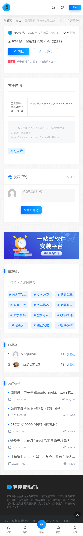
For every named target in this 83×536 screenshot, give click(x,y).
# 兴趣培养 (41, 305)
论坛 (18, 20)
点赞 (48, 51)
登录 (75, 7)
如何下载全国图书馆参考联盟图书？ (37, 408)
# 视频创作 (65, 325)
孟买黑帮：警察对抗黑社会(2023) (35, 41)
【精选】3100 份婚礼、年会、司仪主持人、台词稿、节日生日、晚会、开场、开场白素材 (42, 457)
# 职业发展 (41, 325)
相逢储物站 (20, 32)
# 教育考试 (41, 315)
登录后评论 (31, 210)
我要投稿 (74, 20)
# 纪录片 (17, 151)
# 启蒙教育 (65, 305)
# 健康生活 (18, 305)
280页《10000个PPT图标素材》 (34, 424)
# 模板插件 (65, 315)
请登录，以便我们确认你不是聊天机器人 (40, 441)
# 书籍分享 (65, 294)
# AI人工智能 (18, 294)
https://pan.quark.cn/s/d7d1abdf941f (51, 103)
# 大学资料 (18, 315)
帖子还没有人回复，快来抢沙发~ (36, 61)
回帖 (20, 51)
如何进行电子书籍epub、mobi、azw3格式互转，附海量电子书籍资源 (42, 392)
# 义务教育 (41, 294)
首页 (9, 20)
